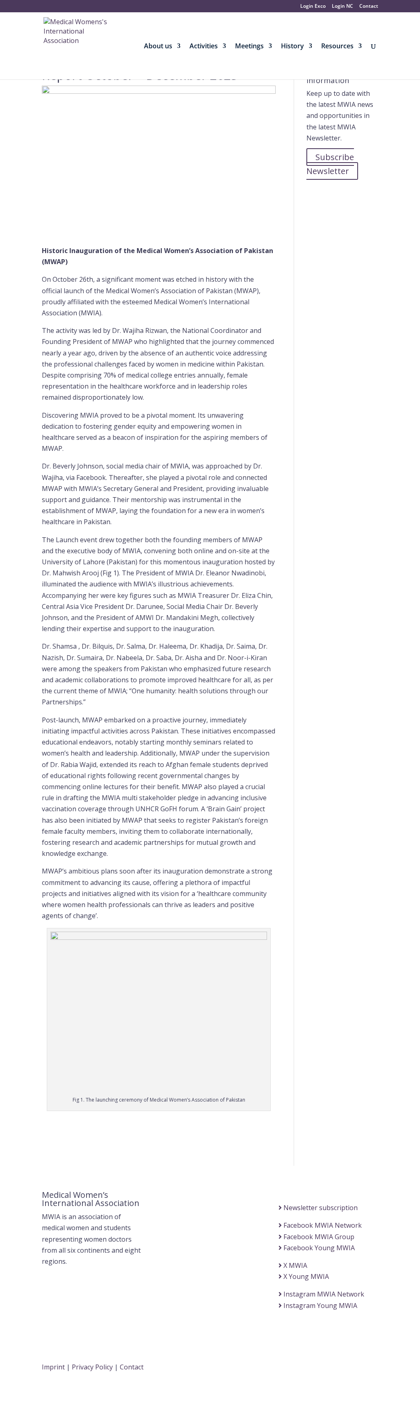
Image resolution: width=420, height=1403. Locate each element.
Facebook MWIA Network (322, 1225)
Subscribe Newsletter (330, 164)
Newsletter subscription (320, 1207)
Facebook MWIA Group (318, 1236)
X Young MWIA (305, 1276)
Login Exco (313, 6)
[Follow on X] (322, 1368)
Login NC (342, 6)
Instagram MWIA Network (323, 1294)
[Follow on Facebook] (306, 1368)
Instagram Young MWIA (319, 1305)
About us (158, 46)
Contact (368, 6)
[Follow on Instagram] (355, 1368)
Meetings (249, 46)
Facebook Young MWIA (318, 1247)
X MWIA (294, 1265)
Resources (337, 46)
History (292, 46)
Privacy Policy (92, 1366)
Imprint (53, 1366)
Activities (203, 46)
